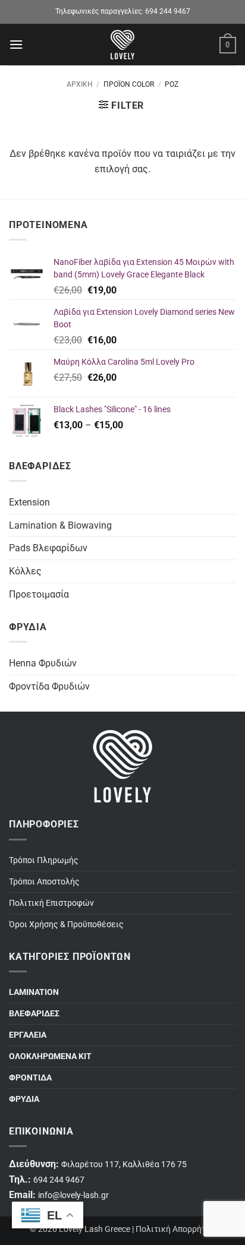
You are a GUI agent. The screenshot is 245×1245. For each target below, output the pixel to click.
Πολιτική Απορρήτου (175, 1229)
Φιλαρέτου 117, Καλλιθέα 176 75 (124, 1164)
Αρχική (80, 84)
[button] (16, 44)
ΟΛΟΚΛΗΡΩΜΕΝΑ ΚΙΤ (50, 1056)
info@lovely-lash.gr (73, 1195)
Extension (29, 502)
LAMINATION (34, 992)
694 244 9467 (167, 11)
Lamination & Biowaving (60, 525)
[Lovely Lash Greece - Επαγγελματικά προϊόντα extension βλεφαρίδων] (122, 44)
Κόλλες (25, 571)
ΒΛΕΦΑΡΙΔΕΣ (34, 1014)
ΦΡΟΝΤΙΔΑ (30, 1078)
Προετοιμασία (39, 594)
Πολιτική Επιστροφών (51, 903)
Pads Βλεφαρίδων (48, 548)
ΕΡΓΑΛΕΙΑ (27, 1035)
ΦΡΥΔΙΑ (24, 1099)
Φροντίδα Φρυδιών (49, 686)
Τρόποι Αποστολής (44, 882)
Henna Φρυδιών (43, 663)
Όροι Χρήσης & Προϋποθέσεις (66, 924)
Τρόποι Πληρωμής (43, 860)
